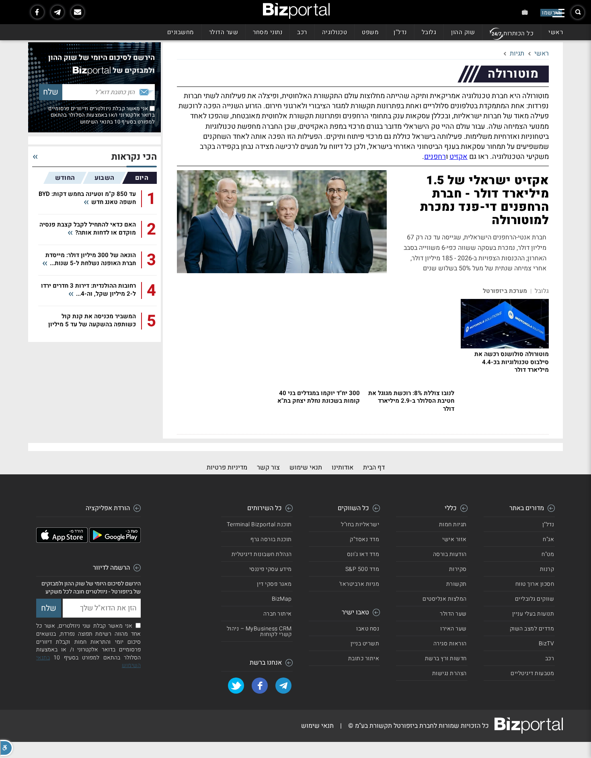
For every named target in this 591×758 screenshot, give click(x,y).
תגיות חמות (453, 524)
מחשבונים (180, 32)
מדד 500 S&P (362, 569)
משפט (370, 32)
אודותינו (342, 467)
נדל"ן (400, 32)
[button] (6, 748)
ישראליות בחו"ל (360, 524)
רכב (302, 32)
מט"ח (548, 554)
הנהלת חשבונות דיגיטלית (262, 554)
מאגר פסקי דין (274, 584)
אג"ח (548, 539)
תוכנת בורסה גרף (271, 539)
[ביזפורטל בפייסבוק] (37, 12)
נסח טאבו (367, 628)
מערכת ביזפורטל (505, 291)
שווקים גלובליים (534, 599)
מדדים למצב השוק (532, 628)
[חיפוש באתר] (577, 12)
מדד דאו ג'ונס (363, 554)
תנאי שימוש (305, 467)
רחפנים (435, 156)
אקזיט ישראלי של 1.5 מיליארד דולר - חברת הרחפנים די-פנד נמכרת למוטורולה (484, 200)
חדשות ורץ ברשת (446, 658)
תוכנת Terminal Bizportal (259, 524)
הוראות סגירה (450, 643)
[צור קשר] (77, 12)
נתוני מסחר (267, 32)
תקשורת (456, 584)
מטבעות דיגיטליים (532, 673)
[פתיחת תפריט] (558, 13)
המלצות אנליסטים (445, 599)
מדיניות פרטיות (227, 467)
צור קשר (268, 467)
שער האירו (453, 628)
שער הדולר (223, 32)
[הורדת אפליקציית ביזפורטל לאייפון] (62, 541)
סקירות (458, 569)
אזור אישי (454, 539)
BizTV (546, 643)
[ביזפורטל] (296, 11)
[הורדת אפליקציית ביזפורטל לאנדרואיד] (115, 541)
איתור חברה (277, 614)
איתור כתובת (364, 658)
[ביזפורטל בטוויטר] (236, 686)
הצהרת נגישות (449, 673)
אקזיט (458, 156)
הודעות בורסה (450, 554)
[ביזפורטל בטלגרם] (57, 12)
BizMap (282, 599)
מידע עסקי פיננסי (270, 569)
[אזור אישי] (524, 12)
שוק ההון (463, 32)
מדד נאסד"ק (364, 539)
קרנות (547, 569)
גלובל (429, 32)
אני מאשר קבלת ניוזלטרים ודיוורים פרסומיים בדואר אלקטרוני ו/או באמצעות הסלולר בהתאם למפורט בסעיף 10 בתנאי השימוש (101, 115)
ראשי (555, 32)
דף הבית (374, 467)
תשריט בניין (365, 643)
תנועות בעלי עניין (533, 614)
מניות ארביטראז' (359, 584)
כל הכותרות (518, 33)
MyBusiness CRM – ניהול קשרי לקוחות (259, 631)
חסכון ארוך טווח (534, 584)
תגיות (517, 53)
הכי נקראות (134, 157)
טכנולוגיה (334, 32)
